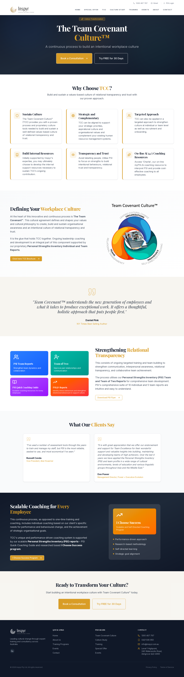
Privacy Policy (151, 667)
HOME (77, 10)
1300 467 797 (142, 3)
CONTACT (167, 10)
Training (98, 644)
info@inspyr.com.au (150, 644)
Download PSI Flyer (107, 397)
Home (55, 635)
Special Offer (101, 648)
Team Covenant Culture (105, 635)
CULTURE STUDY (117, 10)
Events (56, 648)
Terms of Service (167, 667)
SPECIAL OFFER (91, 10)
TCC (104, 10)
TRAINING (133, 10)
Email (156, 3)
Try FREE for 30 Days (111, 58)
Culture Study (101, 640)
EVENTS (145, 10)
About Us (57, 640)
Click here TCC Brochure (23, 259)
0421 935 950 (148, 640)
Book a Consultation (72, 58)
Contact (56, 653)
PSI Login (170, 3)
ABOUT (156, 10)
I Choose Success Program (25, 558)
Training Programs (61, 644)
